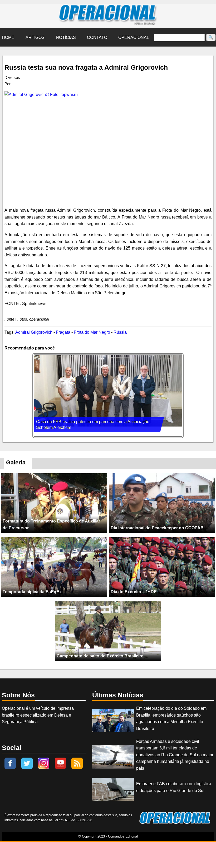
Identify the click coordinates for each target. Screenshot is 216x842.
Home (8, 37)
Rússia (120, 332)
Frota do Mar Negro (92, 332)
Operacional (133, 37)
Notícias (66, 37)
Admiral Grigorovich (33, 332)
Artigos (35, 37)
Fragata (63, 332)
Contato (97, 37)
